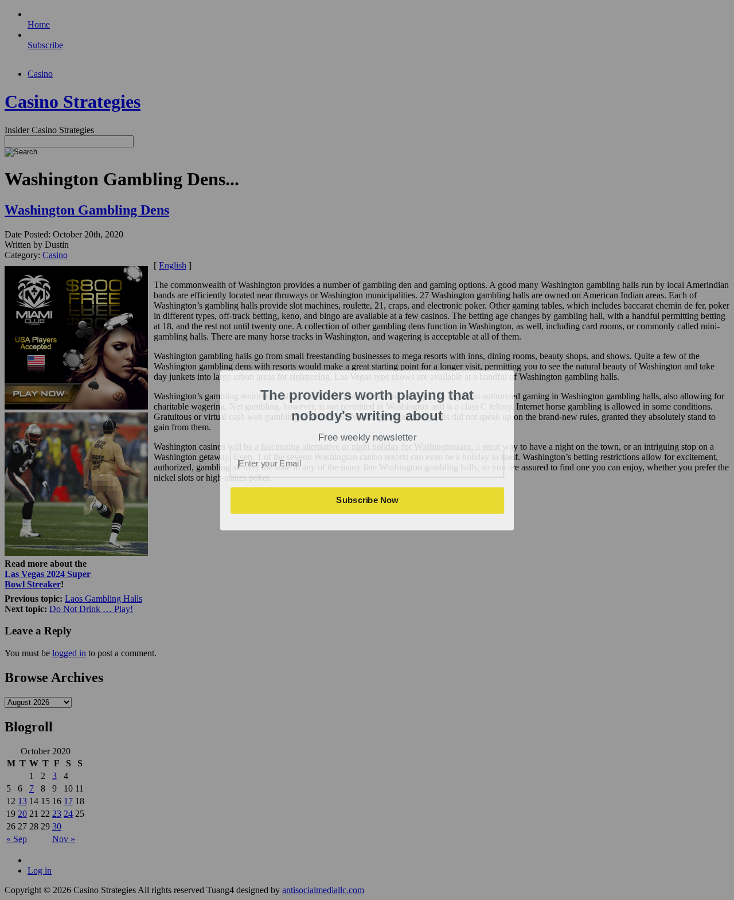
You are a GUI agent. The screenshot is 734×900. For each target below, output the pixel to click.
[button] (368, 405)
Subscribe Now (367, 500)
